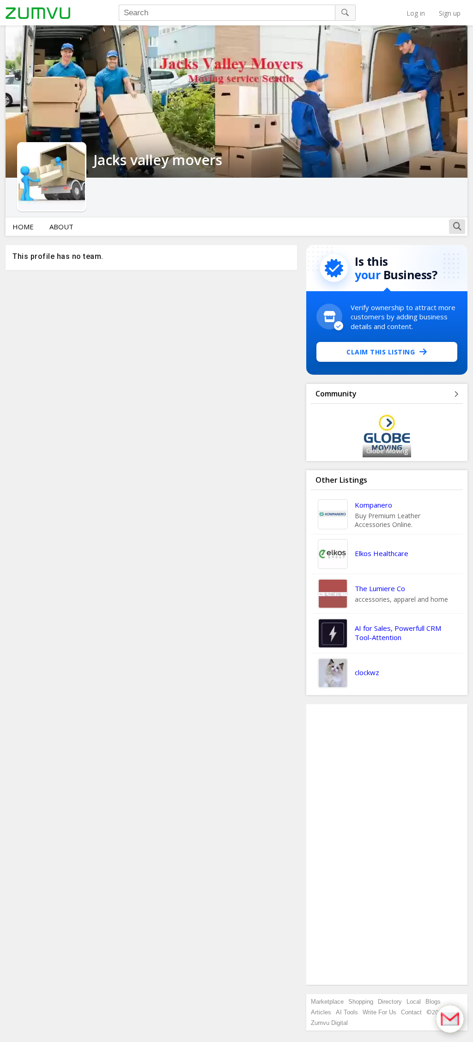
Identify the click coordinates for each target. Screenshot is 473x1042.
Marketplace (327, 1002)
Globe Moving (387, 450)
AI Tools (347, 1012)
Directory (390, 1002)
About (61, 226)
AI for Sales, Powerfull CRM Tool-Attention (398, 632)
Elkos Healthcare (381, 553)
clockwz (367, 672)
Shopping (360, 1002)
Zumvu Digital (329, 1023)
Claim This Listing (380, 351)
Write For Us (379, 1012)
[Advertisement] (387, 844)
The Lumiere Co (380, 588)
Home (23, 226)
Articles (321, 1012)
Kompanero (373, 504)
